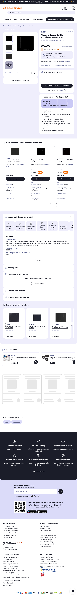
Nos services (44, 533)
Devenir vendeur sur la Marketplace (52, 566)
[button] (6, 323)
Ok (61, 491)
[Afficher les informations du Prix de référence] (40, 170)
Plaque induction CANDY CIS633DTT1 (13, 327)
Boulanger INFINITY (46, 546)
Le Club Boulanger (46, 540)
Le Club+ (56, 49)
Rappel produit (8, 583)
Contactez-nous (8, 526)
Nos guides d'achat (9, 535)
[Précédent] (31, 73)
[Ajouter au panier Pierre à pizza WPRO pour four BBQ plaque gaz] (36, 362)
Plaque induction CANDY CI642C (37, 327)
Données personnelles (10, 564)
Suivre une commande (11, 531)
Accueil (5, 26)
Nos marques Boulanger (48, 535)
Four (6, 422)
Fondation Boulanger (47, 542)
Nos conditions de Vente (11, 557)
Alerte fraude (7, 585)
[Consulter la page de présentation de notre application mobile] (32, 511)
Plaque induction (10, 29)
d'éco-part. (70, 46)
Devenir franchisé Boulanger (49, 559)
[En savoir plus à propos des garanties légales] (65, 90)
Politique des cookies (10, 568)
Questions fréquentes (10, 528)
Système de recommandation (13, 570)
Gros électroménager (16, 26)
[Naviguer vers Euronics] (57, 569)
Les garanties (7, 559)
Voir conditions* (39, 471)
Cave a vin (16, 422)
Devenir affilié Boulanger (48, 562)
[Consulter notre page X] (35, 497)
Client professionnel (47, 544)
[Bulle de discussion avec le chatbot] (73, 591)
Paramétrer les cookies (10, 566)
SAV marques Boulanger (48, 537)
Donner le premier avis (56, 40)
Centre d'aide (7, 537)
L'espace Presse (45, 531)
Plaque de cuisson (30, 26)
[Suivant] (34, 73)
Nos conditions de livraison (12, 533)
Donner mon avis (39, 283)
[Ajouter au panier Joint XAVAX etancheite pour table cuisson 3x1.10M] (74, 362)
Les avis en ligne (8, 573)
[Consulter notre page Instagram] (39, 497)
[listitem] (9, 47)
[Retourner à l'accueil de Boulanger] (12, 8)
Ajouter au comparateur (22, 80)
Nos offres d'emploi (46, 557)
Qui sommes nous (46, 526)
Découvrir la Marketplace (48, 564)
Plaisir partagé (45, 528)
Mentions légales (8, 562)
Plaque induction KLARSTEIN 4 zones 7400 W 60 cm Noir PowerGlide (60, 327)
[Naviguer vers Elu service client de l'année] (57, 574)
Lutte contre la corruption (11, 575)
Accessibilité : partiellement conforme (16, 577)
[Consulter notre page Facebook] (32, 497)
